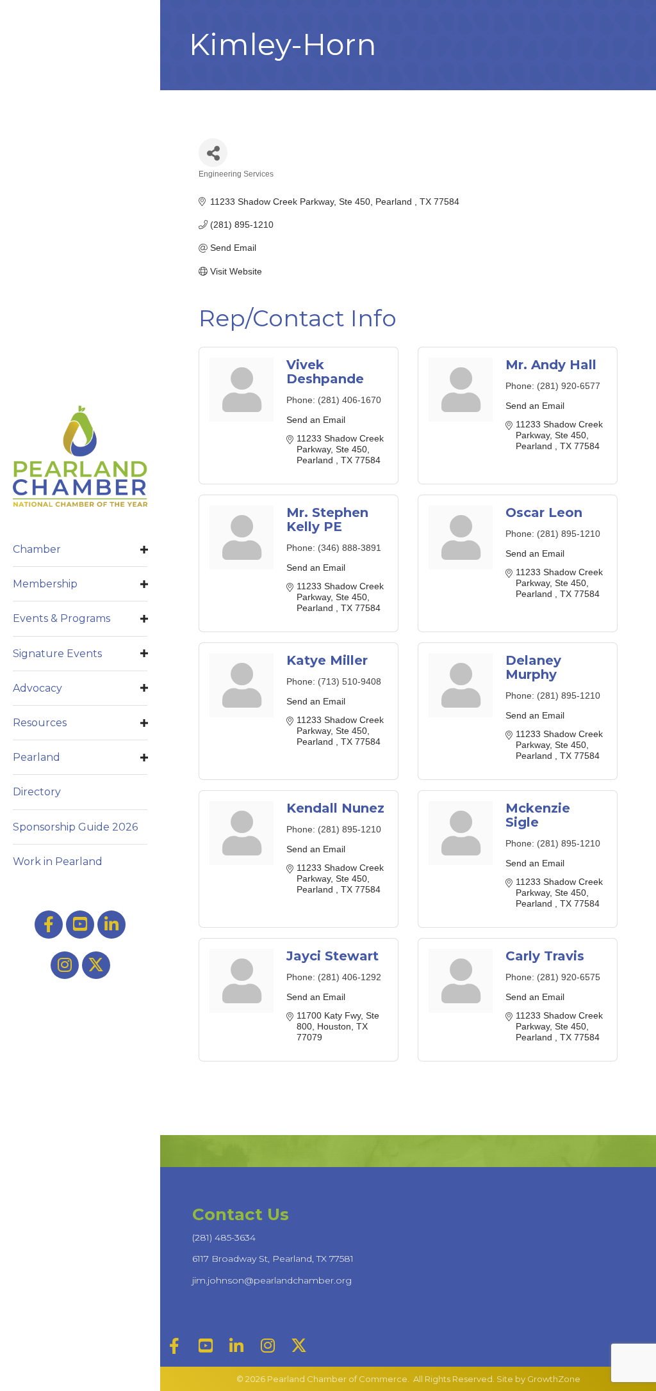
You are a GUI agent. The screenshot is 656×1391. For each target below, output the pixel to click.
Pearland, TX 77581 (273, 1258)
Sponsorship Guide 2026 (75, 827)
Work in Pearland (57, 861)
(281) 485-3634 (224, 1237)
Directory (37, 792)
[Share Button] (213, 152)
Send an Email (315, 420)
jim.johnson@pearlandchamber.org (272, 1280)
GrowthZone (553, 1379)
